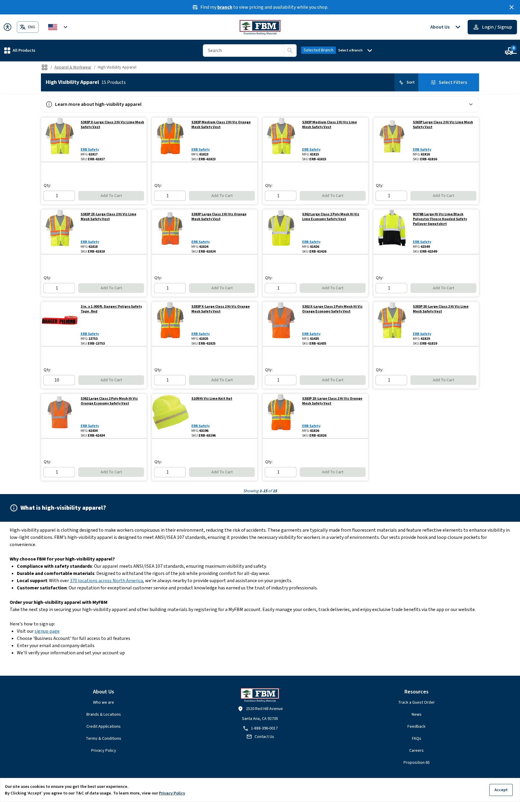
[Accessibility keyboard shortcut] (7, 27)
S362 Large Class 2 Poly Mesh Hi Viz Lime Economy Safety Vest (330, 217)
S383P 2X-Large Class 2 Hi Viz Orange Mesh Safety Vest (332, 401)
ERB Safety (90, 149)
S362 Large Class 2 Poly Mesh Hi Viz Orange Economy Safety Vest (109, 401)
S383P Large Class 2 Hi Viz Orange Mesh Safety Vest (218, 217)
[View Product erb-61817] (59, 140)
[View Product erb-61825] (170, 324)
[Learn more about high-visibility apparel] (471, 104)
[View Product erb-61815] (281, 140)
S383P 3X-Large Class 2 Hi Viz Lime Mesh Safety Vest (441, 309)
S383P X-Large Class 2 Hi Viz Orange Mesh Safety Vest (220, 309)
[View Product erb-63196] (170, 416)
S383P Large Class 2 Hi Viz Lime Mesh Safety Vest (443, 125)
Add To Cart (111, 196)
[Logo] (260, 27)
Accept (501, 790)
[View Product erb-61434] (59, 416)
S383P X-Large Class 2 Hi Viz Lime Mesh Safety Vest (112, 125)
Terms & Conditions (103, 739)
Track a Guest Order (416, 702)
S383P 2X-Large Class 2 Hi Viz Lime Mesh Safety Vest (108, 217)
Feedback (416, 727)
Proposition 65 (417, 763)
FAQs (416, 739)
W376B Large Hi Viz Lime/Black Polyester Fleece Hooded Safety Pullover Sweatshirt (440, 219)
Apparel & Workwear (72, 67)
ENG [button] (31, 27)
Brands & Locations (103, 714)
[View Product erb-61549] (391, 232)
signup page (47, 631)
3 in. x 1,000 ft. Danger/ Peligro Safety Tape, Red (111, 309)
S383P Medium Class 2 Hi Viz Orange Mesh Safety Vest (221, 125)
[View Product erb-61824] (170, 232)
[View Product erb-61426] (281, 232)
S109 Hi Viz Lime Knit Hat (211, 398)
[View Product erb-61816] (391, 140)
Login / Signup (497, 27)
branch (224, 7)
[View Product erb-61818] (59, 232)
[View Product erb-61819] (391, 324)
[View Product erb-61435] (281, 324)
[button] (19, 50)
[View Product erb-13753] (59, 324)
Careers (416, 751)
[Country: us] (58, 27)
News (417, 714)
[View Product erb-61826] (281, 416)
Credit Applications (103, 727)
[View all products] (44, 67)
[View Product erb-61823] (170, 140)
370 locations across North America (106, 580)
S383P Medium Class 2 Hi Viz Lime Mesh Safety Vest (329, 125)
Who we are (103, 702)
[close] (511, 7)
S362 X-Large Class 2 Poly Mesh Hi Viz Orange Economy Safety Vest (332, 309)
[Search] (290, 50)
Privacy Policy (103, 751)
